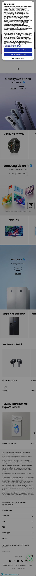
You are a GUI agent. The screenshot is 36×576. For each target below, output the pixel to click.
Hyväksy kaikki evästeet (18, 50)
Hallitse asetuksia (18, 58)
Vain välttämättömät (18, 54)
